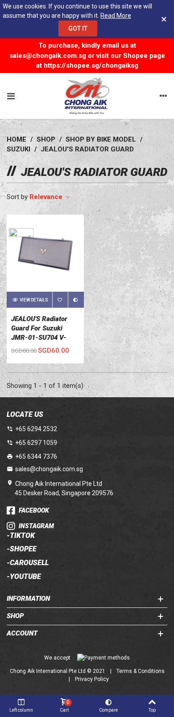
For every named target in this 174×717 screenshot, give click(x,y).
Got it (77, 28)
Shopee (23, 549)
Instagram (36, 526)
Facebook (34, 510)
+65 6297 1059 (36, 442)
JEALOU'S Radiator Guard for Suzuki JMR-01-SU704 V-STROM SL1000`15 (39, 333)
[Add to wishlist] (60, 300)
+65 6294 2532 (36, 428)
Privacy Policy (92, 679)
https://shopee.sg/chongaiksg (91, 65)
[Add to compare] (75, 300)
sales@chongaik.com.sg (49, 469)
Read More (115, 15)
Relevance (46, 197)
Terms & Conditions (140, 671)
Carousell (29, 563)
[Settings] (163, 95)
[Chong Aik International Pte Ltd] (87, 95)
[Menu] (10, 95)
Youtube (25, 577)
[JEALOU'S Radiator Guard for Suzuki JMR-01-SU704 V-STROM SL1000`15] (45, 253)
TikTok (22, 536)
